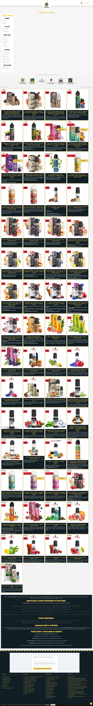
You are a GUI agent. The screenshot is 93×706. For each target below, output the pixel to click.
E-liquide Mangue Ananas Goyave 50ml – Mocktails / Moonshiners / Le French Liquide (12, 525)
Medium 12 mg (6, 59)
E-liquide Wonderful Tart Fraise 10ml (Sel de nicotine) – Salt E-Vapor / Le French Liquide (77, 240)
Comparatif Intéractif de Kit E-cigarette (53, 678)
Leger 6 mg (5, 56)
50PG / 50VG (6, 31)
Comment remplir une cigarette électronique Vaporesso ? (77, 687)
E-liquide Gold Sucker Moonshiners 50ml (34, 399)
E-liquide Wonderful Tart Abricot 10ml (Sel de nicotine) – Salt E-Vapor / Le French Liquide (12, 303)
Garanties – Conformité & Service (30, 689)
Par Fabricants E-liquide (45, 74)
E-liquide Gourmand (50, 697)
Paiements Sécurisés (6, 678)
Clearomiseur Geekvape (50, 692)
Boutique (36, 74)
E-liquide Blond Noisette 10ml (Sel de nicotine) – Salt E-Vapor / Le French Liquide (34, 303)
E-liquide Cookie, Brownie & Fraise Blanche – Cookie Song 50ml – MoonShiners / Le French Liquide (11, 112)
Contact (26, 693)
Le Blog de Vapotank (71, 676)
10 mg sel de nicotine (7, 51)
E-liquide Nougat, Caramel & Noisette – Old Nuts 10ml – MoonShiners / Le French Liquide (33, 112)
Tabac (4, 44)
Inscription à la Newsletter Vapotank (31, 681)
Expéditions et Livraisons (7, 679)
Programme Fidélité (6, 681)
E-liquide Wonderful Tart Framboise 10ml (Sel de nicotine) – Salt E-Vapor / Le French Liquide (77, 493)
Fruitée (5, 38)
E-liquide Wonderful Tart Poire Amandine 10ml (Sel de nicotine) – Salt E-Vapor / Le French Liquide (12, 271)
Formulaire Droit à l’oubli (29, 686)
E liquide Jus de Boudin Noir (12, 461)
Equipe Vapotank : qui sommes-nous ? (31, 678)
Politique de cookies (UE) (29, 688)
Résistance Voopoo (50, 690)
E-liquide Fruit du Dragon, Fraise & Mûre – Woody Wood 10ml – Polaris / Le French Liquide (11, 175)
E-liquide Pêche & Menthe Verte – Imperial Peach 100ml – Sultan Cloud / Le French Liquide (77, 175)
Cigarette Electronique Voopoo (52, 683)
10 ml (4, 20)
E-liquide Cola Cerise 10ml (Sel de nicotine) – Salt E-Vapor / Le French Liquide (56, 303)
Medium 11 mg (6, 57)
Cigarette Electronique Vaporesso (52, 682)
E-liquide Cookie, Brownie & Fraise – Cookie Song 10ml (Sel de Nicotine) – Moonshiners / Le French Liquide (56, 112)
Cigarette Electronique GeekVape (52, 685)
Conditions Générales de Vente (30, 683)
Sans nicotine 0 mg (7, 61)
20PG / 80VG (5, 28)
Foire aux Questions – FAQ (29, 692)
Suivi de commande (6, 682)
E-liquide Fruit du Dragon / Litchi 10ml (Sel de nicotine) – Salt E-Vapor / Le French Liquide (12, 338)
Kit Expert (4, 686)
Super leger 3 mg (6, 62)
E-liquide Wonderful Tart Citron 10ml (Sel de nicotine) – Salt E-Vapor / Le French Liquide (77, 271)
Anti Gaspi (48, 681)
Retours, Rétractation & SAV (29, 690)
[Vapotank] (46, 4)
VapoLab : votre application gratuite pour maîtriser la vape (34, 676)
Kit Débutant (5, 683)
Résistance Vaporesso (50, 688)
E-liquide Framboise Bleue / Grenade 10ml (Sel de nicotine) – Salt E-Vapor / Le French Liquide (77, 303)
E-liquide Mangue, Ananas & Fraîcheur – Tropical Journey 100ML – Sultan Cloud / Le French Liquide (12, 208)
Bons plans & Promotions (51, 679)
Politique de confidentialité (29, 685)
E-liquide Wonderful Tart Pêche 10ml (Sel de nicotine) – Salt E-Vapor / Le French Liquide (33, 271)
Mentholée (5, 43)
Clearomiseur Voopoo (50, 689)
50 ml (4, 23)
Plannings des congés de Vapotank (30, 679)
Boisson (4, 36)
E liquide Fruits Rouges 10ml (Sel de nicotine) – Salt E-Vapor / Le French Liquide (34, 431)
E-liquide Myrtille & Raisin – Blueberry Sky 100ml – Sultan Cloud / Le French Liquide (34, 493)
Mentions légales (27, 682)
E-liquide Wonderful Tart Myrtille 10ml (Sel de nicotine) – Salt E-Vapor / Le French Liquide (56, 271)
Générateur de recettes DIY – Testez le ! (53, 676)
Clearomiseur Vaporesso (51, 686)
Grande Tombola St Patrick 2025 (8, 688)
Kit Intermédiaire (5, 685)
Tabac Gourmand (6, 46)
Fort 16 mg (5, 54)
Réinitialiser (10, 15)
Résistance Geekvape (50, 693)
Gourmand (5, 41)
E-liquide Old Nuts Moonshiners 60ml (55, 399)
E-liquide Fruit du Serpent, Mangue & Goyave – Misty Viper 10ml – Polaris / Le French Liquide (78, 144)
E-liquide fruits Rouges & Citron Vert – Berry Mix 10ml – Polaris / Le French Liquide (56, 144)
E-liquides (40, 74)
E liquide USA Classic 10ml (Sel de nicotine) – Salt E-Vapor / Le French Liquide (12, 431)
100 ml (4, 21)
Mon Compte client (6, 676)
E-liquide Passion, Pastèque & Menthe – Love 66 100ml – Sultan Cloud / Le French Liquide (56, 493)
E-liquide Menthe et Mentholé (51, 696)
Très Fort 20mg (6, 68)
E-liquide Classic (49, 695)
